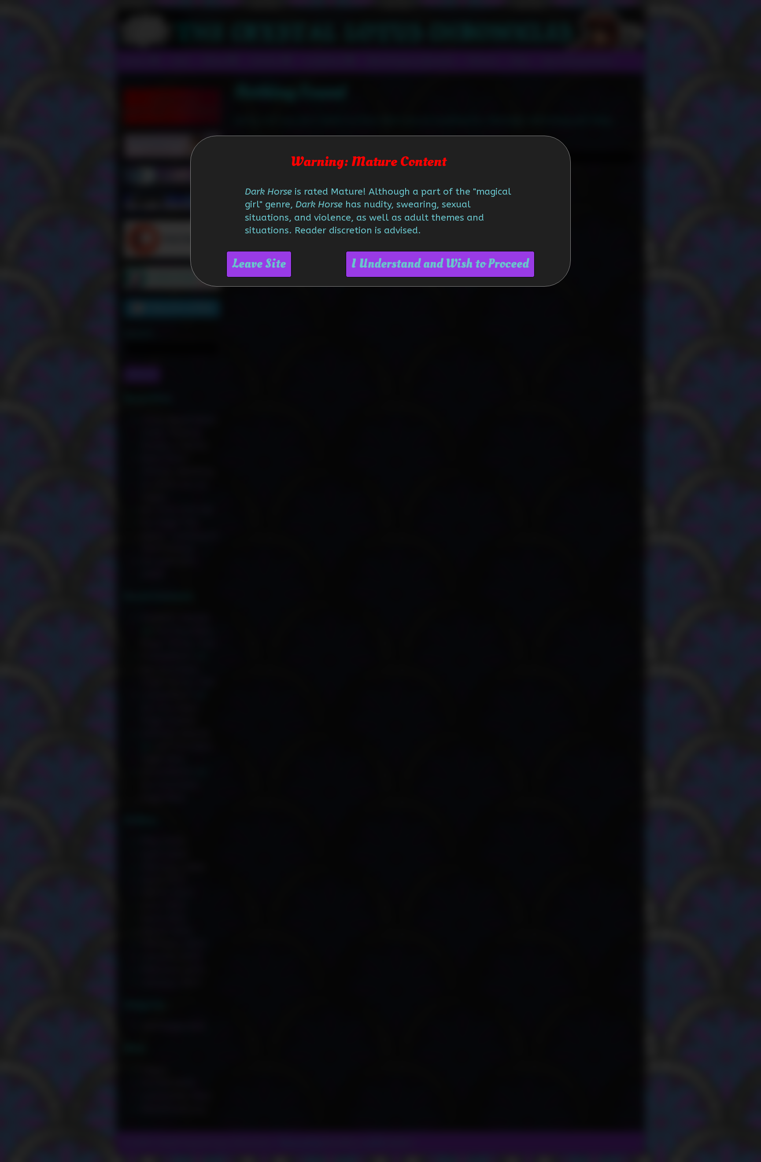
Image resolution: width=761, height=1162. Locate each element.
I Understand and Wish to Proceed (440, 264)
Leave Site (259, 264)
